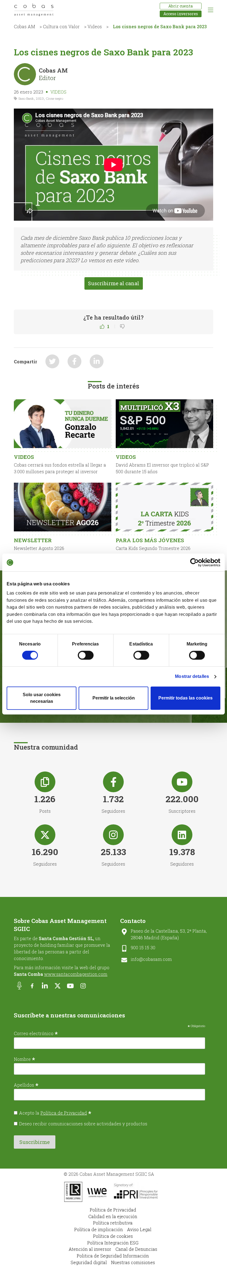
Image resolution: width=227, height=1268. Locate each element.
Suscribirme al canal (113, 283)
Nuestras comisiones (133, 1262)
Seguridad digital (89, 1262)
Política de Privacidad (63, 1113)
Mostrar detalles (192, 676)
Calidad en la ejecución (112, 1216)
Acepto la (55, 1113)
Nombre (24, 1059)
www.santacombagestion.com (75, 974)
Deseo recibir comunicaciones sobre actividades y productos (83, 1123)
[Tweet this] (52, 361)
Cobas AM (24, 26)
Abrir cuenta (180, 6)
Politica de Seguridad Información (113, 1256)
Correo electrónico (36, 1033)
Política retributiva (113, 1223)
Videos (94, 26)
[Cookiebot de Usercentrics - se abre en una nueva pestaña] (196, 562)
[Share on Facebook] (74, 361)
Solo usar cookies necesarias (42, 698)
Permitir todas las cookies (185, 698)
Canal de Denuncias (136, 1249)
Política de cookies (113, 1236)
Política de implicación (98, 1229)
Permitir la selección (113, 698)
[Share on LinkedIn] (97, 361)
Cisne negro (54, 98)
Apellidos (26, 1084)
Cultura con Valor (61, 26)
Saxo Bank (26, 98)
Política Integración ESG (112, 1243)
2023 (40, 98)
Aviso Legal (139, 1229)
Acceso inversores (180, 13)
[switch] (86, 655)
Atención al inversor (90, 1249)
